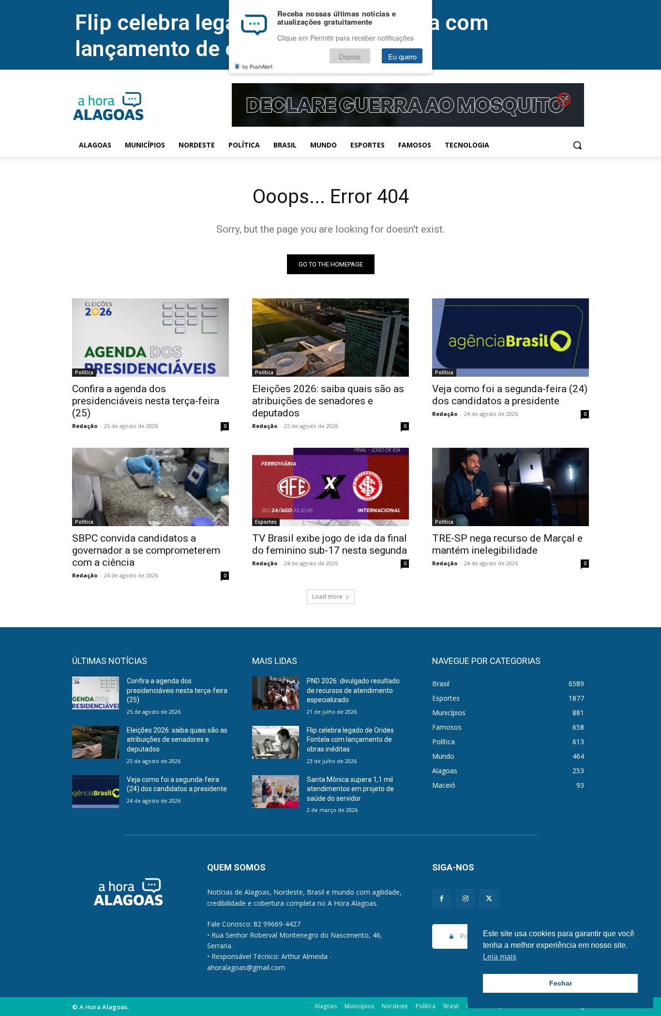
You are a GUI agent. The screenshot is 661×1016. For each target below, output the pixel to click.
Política (84, 372)
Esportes (266, 521)
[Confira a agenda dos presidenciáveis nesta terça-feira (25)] (150, 337)
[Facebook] (441, 898)
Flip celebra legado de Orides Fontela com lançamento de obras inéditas (350, 739)
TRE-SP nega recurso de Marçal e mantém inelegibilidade (507, 544)
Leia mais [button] (499, 957)
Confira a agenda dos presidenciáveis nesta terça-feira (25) (145, 401)
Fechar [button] (560, 983)
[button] (577, 145)
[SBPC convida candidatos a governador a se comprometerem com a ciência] (150, 487)
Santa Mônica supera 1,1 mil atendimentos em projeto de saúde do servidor (350, 789)
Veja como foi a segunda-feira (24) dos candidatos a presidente (509, 395)
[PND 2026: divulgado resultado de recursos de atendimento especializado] (275, 693)
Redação (84, 425)
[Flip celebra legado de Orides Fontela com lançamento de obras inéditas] (275, 742)
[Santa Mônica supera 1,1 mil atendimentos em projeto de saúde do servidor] (275, 791)
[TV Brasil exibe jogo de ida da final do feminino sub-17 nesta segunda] (330, 487)
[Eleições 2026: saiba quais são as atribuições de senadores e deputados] (330, 337)
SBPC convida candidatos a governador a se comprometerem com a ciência (146, 550)
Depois (350, 56)
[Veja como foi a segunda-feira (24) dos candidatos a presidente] (510, 337)
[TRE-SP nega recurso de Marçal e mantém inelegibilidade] (510, 487)
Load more (327, 596)
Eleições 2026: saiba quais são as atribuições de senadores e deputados (328, 401)
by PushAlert (257, 67)
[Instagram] (465, 898)
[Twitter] (489, 898)
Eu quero (402, 56)
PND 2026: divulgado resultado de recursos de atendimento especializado (353, 690)
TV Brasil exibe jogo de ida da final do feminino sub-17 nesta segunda (329, 544)
